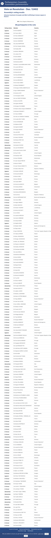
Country (36, 28)
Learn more (41, 533)
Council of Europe (13, 529)
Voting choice (8, 28)
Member (16, 28)
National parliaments (24, 529)
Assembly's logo (22, 530)
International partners (36, 529)
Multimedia (30, 530)
